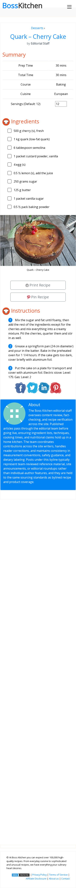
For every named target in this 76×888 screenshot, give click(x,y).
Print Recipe (39, 285)
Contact (65, 878)
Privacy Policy (39, 874)
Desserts (37, 28)
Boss (22, 5)
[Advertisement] (38, 669)
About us (54, 878)
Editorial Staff (54, 404)
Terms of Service (58, 874)
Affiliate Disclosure (36, 878)
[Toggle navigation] (69, 7)
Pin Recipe (39, 296)
